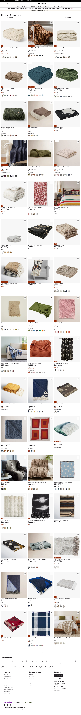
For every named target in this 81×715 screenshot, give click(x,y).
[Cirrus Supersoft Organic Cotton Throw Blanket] (40, 545)
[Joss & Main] (23, 0)
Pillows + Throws (11, 12)
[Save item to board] (25, 22)
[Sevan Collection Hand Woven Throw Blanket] (14, 349)
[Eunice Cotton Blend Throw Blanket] (40, 232)
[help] (77, 711)
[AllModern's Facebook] (4, 705)
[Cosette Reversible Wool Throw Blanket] (14, 585)
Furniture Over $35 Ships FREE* (72, 0)
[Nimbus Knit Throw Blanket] (40, 585)
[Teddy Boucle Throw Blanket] (14, 429)
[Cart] (75, 3)
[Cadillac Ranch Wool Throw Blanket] (67, 506)
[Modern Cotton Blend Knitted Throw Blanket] (40, 429)
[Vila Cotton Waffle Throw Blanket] (40, 349)
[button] (25, 22)
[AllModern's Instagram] (10, 705)
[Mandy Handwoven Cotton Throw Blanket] (40, 390)
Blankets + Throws (19, 12)
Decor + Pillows (4, 12)
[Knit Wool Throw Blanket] (14, 232)
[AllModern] (40, 3)
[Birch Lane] (17, 0)
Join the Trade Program (62, 0)
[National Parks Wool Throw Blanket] (67, 193)
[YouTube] (13, 705)
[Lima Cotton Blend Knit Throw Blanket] (14, 545)
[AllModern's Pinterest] (7, 705)
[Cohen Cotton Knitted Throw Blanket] (40, 193)
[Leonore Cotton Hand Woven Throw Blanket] (67, 468)
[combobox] (14, 3)
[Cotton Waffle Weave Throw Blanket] (40, 153)
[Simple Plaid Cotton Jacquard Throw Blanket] (67, 624)
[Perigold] (29, 0)
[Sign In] (71, 3)
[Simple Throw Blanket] (14, 309)
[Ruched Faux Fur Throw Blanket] (14, 114)
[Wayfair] (6, 0)
